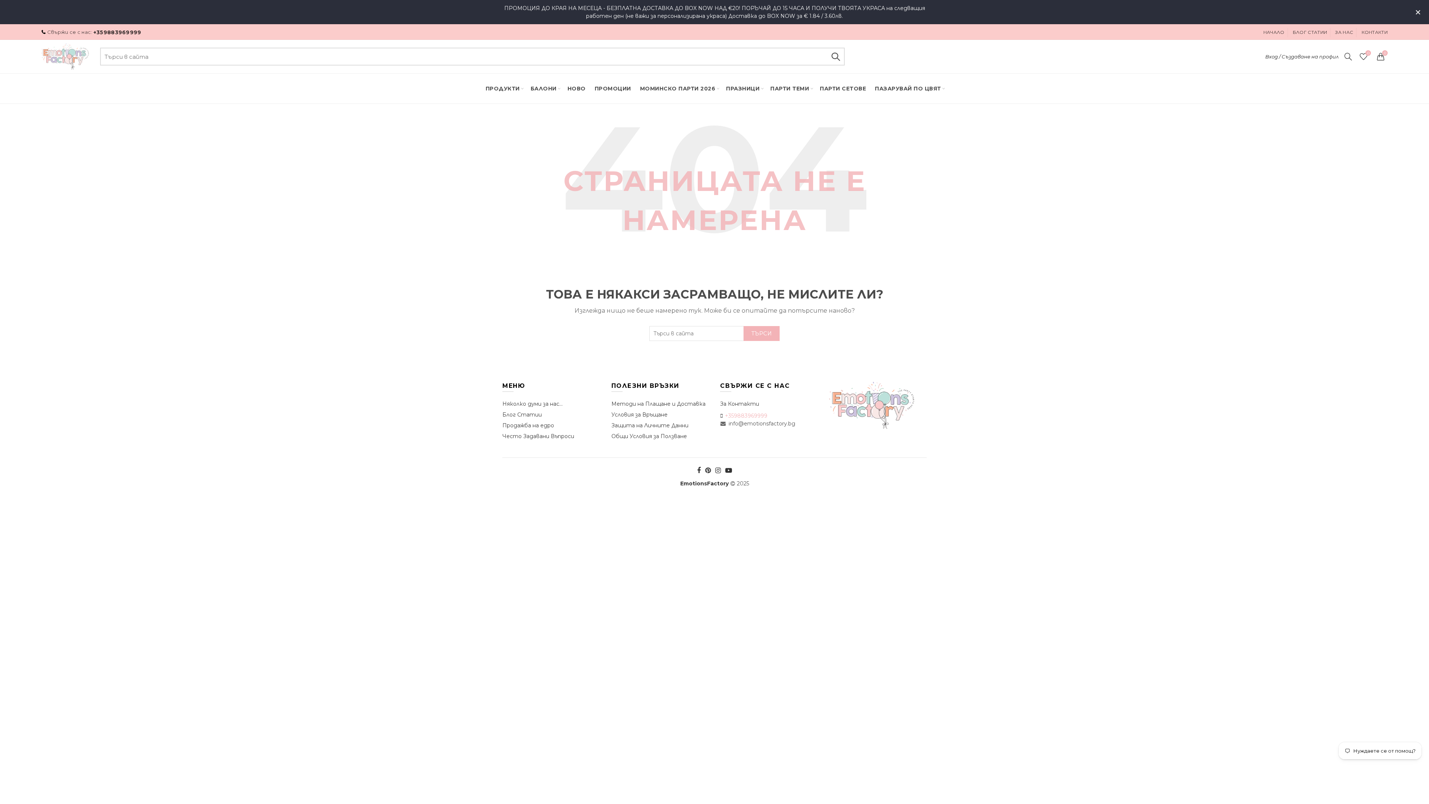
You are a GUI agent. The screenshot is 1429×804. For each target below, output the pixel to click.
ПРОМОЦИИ (613, 88)
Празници (743, 88)
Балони (544, 88)
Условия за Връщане (639, 414)
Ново (577, 88)
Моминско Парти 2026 (678, 88)
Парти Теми (789, 88)
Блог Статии (522, 414)
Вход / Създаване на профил (1302, 57)
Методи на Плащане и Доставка (658, 404)
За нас (1344, 32)
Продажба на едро (528, 425)
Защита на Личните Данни (649, 425)
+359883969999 (117, 32)
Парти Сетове (843, 88)
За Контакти (739, 404)
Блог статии (1310, 32)
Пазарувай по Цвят (908, 88)
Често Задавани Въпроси (538, 436)
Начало (1274, 32)
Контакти (1375, 32)
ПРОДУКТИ (503, 88)
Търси (835, 56)
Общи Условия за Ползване (649, 436)
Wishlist (1368, 53)
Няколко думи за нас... (532, 404)
